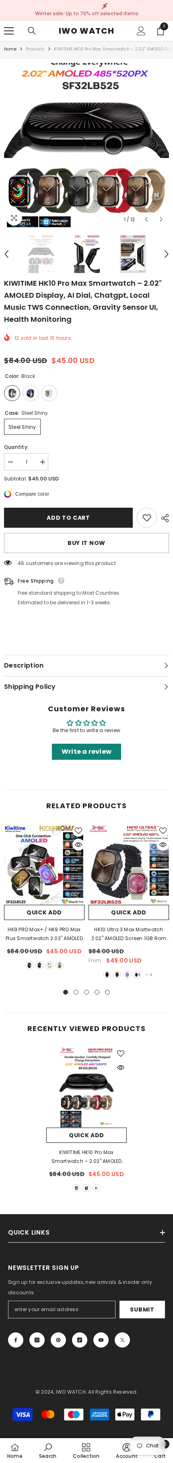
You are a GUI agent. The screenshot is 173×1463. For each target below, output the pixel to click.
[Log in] (141, 30)
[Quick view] (78, 845)
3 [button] (86, 992)
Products (35, 49)
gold (97, 1188)
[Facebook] (15, 1340)
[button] (146, 219)
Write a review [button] (86, 751)
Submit (142, 1310)
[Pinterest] (58, 1340)
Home (10, 49)
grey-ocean (127, 975)
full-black (29, 965)
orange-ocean (117, 975)
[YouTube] (101, 1340)
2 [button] (76, 992)
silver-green (39, 965)
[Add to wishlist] (147, 518)
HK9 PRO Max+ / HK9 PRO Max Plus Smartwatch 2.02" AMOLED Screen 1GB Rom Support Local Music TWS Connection (44, 934)
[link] (47, 1450)
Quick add (44, 912)
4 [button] (97, 992)
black (76, 1188)
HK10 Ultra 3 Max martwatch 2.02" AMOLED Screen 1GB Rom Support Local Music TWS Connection (128, 934)
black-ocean (107, 975)
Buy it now (86, 543)
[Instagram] (37, 1340)
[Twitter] (122, 1340)
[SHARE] (163, 518)
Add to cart (68, 518)
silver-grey (49, 965)
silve (86, 1188)
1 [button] (65, 992)
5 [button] (107, 992)
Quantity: (16, 447)
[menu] (9, 31)
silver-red (60, 965)
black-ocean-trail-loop (137, 975)
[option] (86, 145)
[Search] (32, 31)
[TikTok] (79, 1340)
